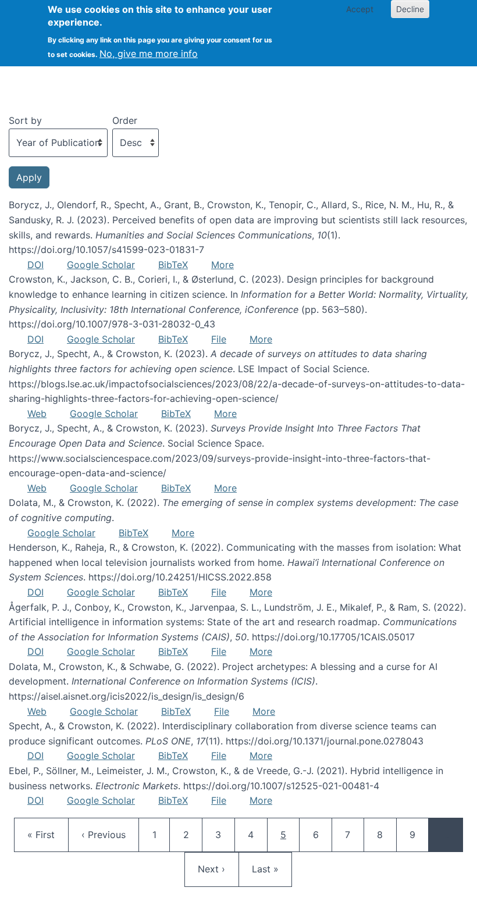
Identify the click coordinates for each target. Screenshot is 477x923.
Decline (410, 9)
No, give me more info (148, 53)
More (222, 264)
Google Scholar (101, 264)
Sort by (25, 120)
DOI (35, 264)
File (218, 339)
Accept (359, 9)
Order (124, 120)
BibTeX (173, 264)
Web (37, 413)
